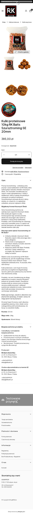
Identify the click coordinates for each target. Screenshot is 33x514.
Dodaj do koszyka (16, 161)
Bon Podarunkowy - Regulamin (11, 456)
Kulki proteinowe (14, 22)
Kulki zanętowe (27, 22)
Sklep (4, 22)
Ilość (3, 150)
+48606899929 (6, 360)
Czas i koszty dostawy (8, 439)
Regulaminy (5, 450)
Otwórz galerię (23, 52)
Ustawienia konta (7, 422)
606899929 (5, 479)
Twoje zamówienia (7, 419)
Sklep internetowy (16, 511)
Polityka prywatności (8, 453)
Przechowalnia (6, 425)
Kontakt (4, 468)
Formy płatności (7, 436)
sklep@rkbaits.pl (7, 362)
